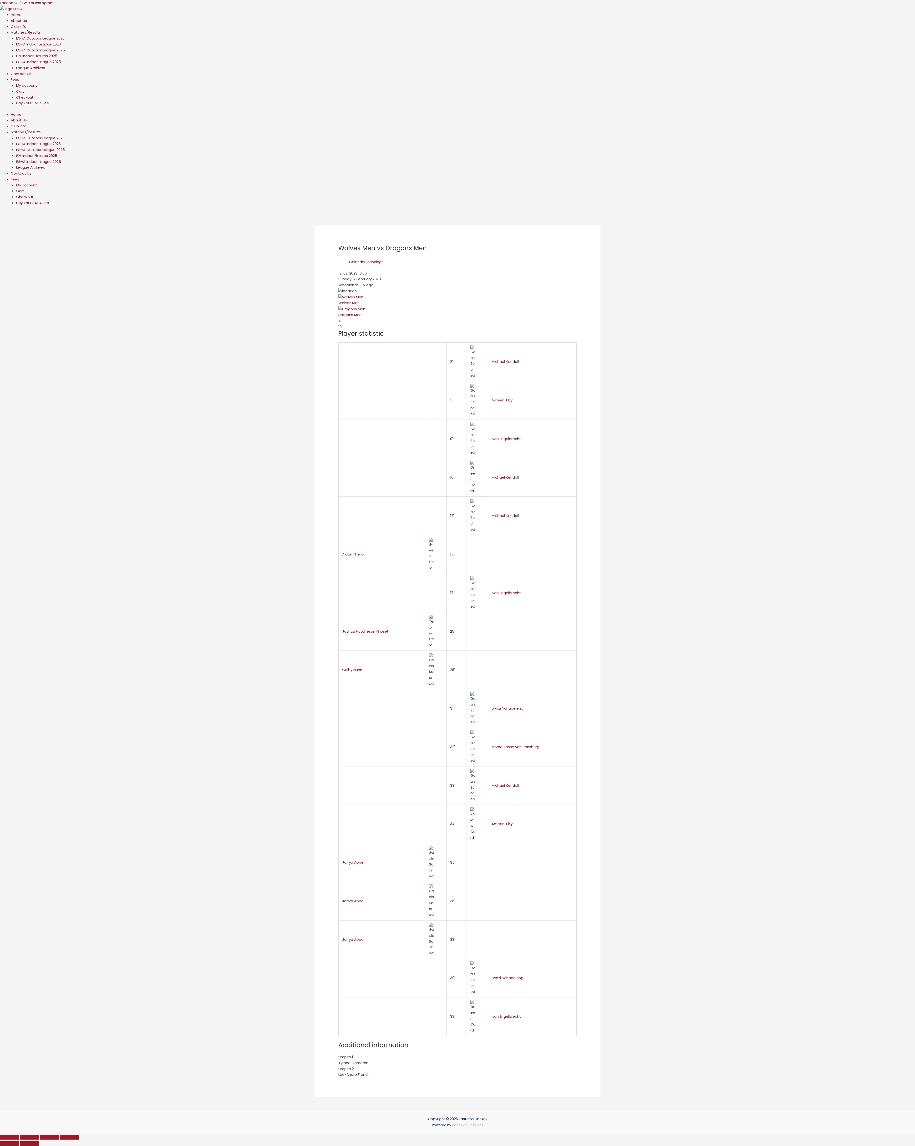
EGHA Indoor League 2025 (38, 61)
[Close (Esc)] (69, 1137)
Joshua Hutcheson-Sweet (365, 631)
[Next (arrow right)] (29, 1143)
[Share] (49, 1137)
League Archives (30, 67)
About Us (19, 20)
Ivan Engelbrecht (506, 438)
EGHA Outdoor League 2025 (40, 50)
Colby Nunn (352, 669)
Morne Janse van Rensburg (515, 746)
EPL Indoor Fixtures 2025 (36, 55)
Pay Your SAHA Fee (32, 102)
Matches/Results (26, 32)
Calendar (357, 261)
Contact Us (21, 73)
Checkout (25, 97)
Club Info (18, 26)
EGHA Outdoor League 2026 (40, 38)
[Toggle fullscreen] (29, 1137)
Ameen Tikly (502, 400)
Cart (20, 91)
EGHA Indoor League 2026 (38, 44)
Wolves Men (349, 302)
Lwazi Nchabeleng (507, 708)
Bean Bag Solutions (467, 1125)
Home (16, 14)
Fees (15, 79)
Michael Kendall (505, 361)
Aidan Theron (354, 554)
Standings (374, 261)
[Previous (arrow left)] (9, 1143)
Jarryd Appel (353, 862)
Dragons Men (349, 314)
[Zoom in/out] (9, 1137)
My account (26, 85)
